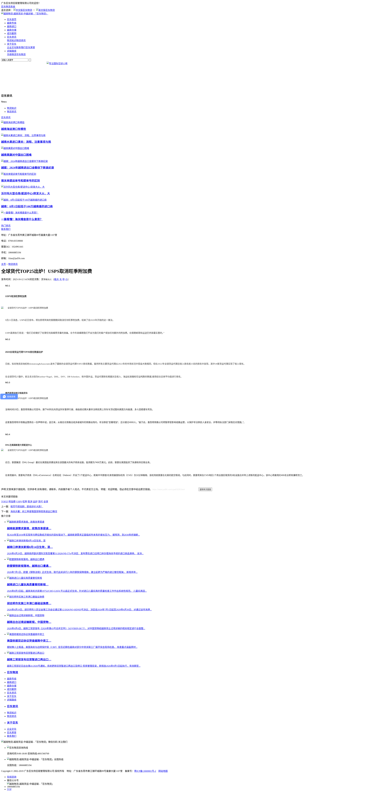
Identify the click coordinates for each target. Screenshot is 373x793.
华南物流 (11, 54)
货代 (40, 501)
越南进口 (11, 26)
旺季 (24, 501)
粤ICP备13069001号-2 (145, 771)
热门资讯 (5, 225)
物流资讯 (21, 40)
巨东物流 (12, 672)
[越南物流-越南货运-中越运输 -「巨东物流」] (24, 13)
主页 (3, 264)
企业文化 (11, 47)
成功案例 (11, 33)
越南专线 (11, 23)
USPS (19, 501)
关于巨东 (11, 44)
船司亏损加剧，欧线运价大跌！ (26, 506)
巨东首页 (11, 19)
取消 (30, 501)
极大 (56, 279)
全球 (45, 501)
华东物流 (21, 54)
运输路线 (11, 51)
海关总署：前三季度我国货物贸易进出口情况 (33, 511)
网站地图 (163, 771)
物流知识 (11, 40)
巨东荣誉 (30, 47)
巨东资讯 (11, 37)
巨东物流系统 (8, 6)
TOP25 (4, 501)
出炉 (35, 501)
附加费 (12, 501)
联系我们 (21, 47)
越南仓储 (11, 30)
